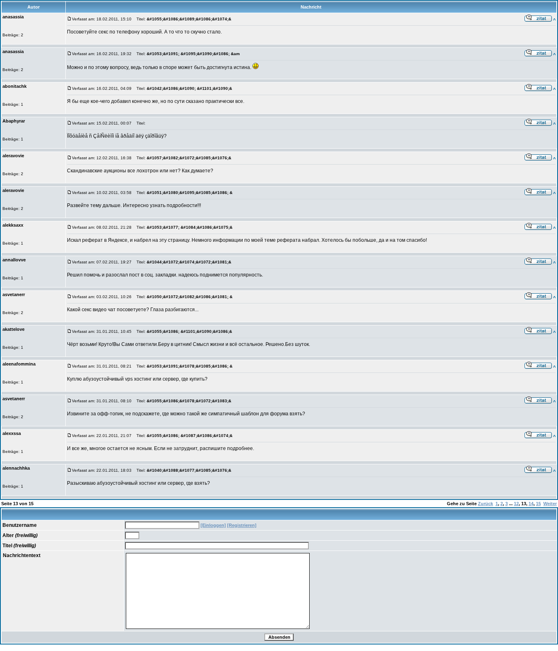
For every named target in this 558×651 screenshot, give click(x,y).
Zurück (485, 503)
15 (538, 503)
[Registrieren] (242, 525)
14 (531, 503)
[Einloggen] (213, 525)
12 (516, 503)
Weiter (550, 503)
